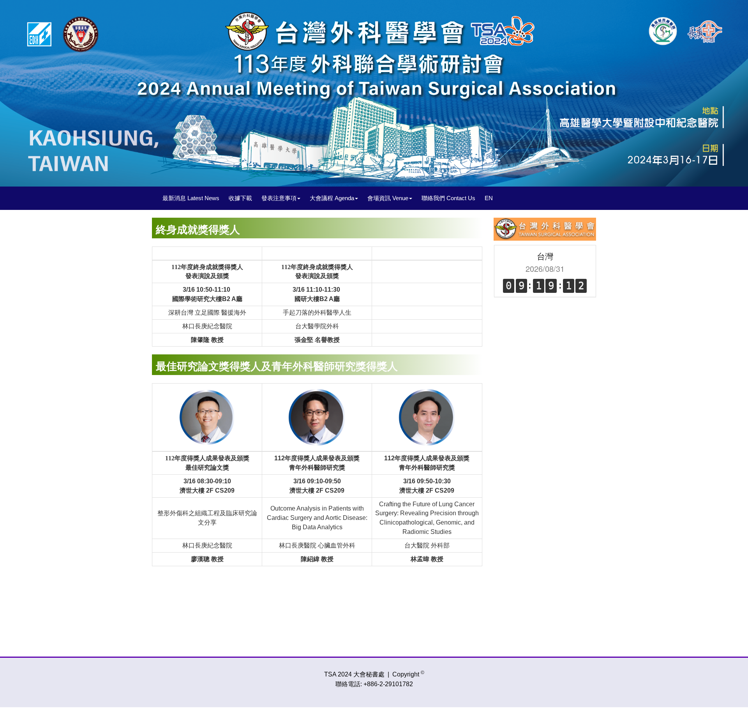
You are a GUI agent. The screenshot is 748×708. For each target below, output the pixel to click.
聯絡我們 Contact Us (448, 198)
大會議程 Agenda (332, 198)
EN (489, 198)
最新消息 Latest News (190, 198)
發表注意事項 (278, 198)
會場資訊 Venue (387, 198)
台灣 (545, 256)
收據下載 (240, 198)
